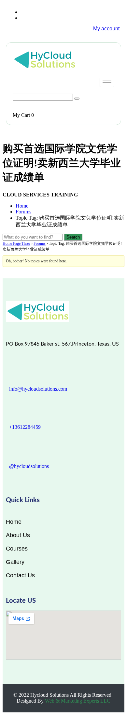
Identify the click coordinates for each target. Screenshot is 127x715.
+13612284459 (25, 427)
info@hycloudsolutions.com (38, 389)
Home (22, 206)
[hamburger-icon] (107, 82)
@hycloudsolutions (29, 466)
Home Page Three (16, 243)
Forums (23, 211)
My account (106, 28)
